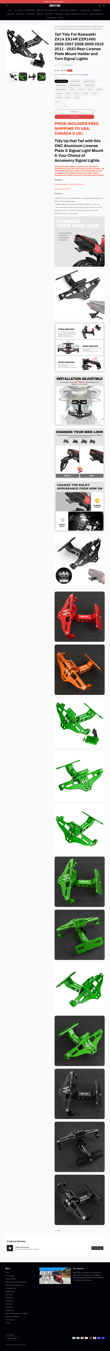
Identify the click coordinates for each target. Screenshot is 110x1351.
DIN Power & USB (10, 1288)
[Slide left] (7, 77)
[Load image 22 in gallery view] (41, 77)
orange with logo (75, 85)
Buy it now (74, 116)
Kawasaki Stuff (10, 1291)
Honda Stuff (9, 1297)
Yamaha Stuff (9, 1301)
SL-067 (67, 97)
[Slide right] (48, 77)
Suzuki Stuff (9, 1294)
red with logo (90, 85)
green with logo (89, 81)
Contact (7, 1323)
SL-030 (67, 93)
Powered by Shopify (21, 1344)
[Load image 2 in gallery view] (23, 77)
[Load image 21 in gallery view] (32, 77)
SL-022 (99, 89)
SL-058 (58, 97)
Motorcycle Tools (10, 1279)
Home (7, 1272)
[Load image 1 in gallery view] (14, 77)
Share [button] (58, 1230)
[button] (7, 5)
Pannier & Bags (10, 1319)
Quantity (57, 101)
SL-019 (90, 89)
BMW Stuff (8, 1304)
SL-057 (95, 93)
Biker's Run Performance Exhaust (15, 1282)
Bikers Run (12, 1344)
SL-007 (72, 89)
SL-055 (86, 93)
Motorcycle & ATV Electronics (14, 1285)
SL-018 (81, 89)
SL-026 (58, 93)
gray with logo (61, 85)
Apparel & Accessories (12, 1316)
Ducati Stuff (9, 1307)
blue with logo (75, 81)
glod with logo (60, 89)
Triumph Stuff (9, 1310)
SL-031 (77, 93)
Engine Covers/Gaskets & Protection (16, 1313)
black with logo (61, 81)
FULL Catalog (9, 1275)
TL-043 (77, 97)
